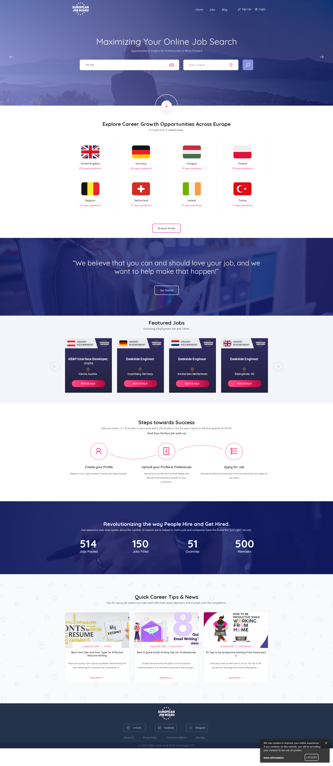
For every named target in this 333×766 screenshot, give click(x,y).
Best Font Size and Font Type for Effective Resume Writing (97, 654)
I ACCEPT (311, 757)
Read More (96, 677)
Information (176, 646)
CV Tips (107, 646)
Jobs (212, 9)
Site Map (200, 737)
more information (274, 757)
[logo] (166, 713)
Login (262, 9)
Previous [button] (11, 56)
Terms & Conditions (176, 737)
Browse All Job (166, 228)
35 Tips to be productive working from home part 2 (236, 654)
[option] (88, 365)
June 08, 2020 (227, 646)
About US (129, 737)
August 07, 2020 (91, 646)
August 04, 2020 (158, 646)
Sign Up (246, 9)
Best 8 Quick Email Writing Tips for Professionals (166, 652)
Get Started (166, 290)
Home (199, 9)
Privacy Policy (150, 737)
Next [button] (321, 56)
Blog (224, 9)
